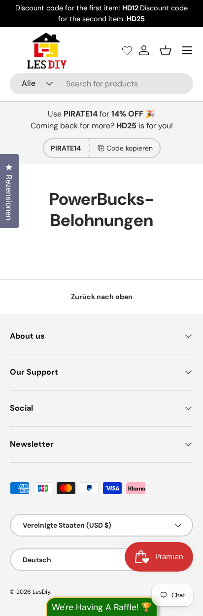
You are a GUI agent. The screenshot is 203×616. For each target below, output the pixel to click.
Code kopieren (129, 148)
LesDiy (41, 592)
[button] (165, 50)
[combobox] (101, 83)
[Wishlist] (127, 50)
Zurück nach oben (102, 296)
